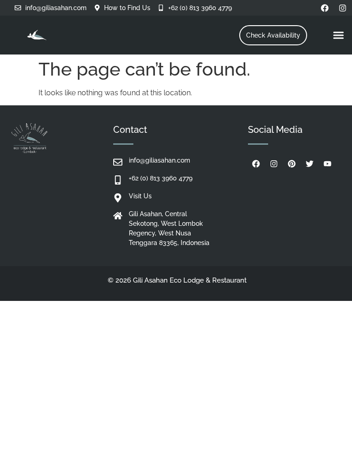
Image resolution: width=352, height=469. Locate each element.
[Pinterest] (291, 163)
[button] (338, 35)
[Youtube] (327, 163)
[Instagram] (343, 8)
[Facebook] (325, 8)
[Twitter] (309, 163)
